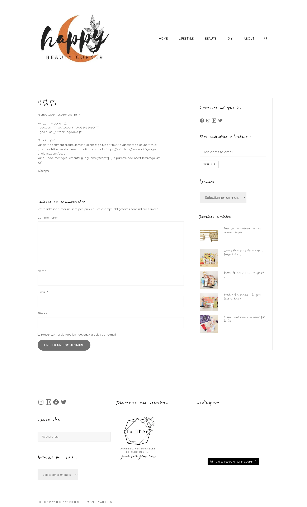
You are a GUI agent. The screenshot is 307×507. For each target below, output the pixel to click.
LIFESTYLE (186, 38)
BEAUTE (210, 38)
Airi (93, 501)
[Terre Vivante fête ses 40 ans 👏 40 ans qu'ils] (250, 425)
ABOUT (249, 38)
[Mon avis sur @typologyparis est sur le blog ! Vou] (215, 446)
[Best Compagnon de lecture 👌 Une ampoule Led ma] (250, 446)
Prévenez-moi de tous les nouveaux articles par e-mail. (79, 334)
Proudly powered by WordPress (59, 501)
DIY (230, 38)
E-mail (43, 292)
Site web (43, 313)
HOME (163, 38)
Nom (42, 271)
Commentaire (48, 217)
